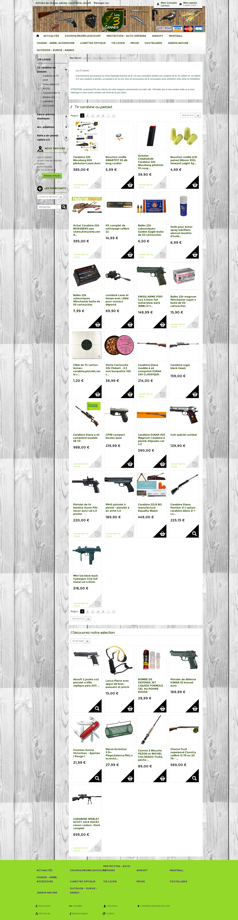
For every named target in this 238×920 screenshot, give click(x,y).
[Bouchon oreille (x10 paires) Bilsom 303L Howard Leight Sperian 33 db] (184, 137)
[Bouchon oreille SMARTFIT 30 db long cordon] (119, 137)
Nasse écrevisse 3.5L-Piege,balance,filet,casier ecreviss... (122, 753)
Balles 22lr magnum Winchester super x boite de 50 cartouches (183, 301)
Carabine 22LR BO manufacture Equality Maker (150, 507)
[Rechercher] (64, 206)
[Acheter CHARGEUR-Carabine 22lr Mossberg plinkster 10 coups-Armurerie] (151, 136)
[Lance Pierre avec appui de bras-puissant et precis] (119, 660)
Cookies (110, 913)
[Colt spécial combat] (184, 415)
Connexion (165, 5)
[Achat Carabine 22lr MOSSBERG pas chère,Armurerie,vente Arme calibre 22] (87, 206)
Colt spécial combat (183, 434)
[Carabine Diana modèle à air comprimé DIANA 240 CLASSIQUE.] (151, 346)
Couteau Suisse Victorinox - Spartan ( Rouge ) (86, 753)
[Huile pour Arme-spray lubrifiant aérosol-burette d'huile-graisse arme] (184, 207)
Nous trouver (45, 906)
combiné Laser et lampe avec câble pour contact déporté (117, 300)
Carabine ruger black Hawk (180, 366)
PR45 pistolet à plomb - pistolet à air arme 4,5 (117, 507)
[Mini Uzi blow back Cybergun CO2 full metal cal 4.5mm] (87, 555)
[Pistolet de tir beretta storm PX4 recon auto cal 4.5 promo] (87, 485)
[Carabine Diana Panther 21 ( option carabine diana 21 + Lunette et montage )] (184, 485)
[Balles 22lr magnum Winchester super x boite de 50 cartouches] (184, 276)
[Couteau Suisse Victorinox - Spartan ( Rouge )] (87, 730)
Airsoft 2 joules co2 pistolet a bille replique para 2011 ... (86, 682)
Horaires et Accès (52, 176)
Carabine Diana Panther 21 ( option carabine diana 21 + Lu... (182, 509)
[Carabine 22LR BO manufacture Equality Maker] (151, 485)
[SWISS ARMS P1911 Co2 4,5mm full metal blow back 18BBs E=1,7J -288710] (151, 276)
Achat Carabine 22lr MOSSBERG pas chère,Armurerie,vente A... (88, 230)
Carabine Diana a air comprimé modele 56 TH (86, 438)
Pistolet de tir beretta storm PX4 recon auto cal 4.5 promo (85, 509)
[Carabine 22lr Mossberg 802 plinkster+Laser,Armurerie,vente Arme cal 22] (87, 137)
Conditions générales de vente (155, 906)
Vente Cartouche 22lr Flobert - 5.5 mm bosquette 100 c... (118, 369)
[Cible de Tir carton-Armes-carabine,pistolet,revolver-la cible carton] (87, 346)
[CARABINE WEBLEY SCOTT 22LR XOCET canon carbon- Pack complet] (87, 800)
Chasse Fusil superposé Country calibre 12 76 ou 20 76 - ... (183, 753)
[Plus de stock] (95, 182)
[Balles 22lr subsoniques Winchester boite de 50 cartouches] (87, 276)
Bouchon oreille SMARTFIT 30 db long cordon (116, 160)
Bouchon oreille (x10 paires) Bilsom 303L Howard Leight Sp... (183, 160)
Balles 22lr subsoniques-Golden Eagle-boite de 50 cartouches (151, 230)
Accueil (87, 58)
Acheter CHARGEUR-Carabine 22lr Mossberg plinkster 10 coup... (150, 162)
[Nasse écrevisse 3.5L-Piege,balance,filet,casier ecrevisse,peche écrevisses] (119, 730)
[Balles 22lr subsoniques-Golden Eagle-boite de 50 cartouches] (151, 206)
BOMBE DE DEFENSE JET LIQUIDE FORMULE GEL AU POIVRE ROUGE (150, 685)
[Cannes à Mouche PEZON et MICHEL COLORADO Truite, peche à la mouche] (151, 730)
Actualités (77, 906)
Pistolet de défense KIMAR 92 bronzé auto (183, 682)
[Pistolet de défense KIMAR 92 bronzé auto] (184, 660)
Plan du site (44, 913)
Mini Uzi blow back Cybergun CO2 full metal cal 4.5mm (85, 579)
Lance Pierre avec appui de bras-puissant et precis (117, 684)
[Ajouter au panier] (127, 182)
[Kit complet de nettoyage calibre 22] (119, 206)
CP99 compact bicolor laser (115, 436)
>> (113, 115)
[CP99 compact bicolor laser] (119, 415)
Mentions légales (80, 913)
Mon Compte (169, 2)
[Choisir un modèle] (192, 531)
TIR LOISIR (98, 58)
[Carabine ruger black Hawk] (184, 346)
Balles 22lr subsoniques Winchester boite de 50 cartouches (86, 300)
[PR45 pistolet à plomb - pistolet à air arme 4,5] (119, 485)
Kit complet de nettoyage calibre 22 (117, 228)
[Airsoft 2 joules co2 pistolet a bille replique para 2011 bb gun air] (87, 660)
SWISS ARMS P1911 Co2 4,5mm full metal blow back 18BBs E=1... (150, 301)
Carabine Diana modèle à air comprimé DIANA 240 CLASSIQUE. (149, 369)
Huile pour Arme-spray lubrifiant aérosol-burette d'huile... (181, 231)
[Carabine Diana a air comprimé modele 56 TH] (87, 415)
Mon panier (190, 2)
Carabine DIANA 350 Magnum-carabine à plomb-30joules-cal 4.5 (151, 439)
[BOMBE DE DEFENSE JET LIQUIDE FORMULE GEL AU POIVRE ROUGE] (151, 660)
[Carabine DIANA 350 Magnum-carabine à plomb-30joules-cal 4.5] (151, 415)
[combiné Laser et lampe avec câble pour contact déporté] (119, 276)
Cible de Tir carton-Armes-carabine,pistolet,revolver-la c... (90, 369)
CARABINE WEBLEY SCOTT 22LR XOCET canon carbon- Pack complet (86, 823)
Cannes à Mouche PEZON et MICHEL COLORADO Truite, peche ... (150, 755)
